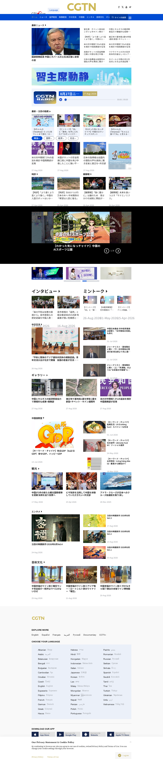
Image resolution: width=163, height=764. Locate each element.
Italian (77, 668)
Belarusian (48, 659)
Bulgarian (47, 668)
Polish (77, 709)
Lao (75, 681)
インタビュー (44, 291)
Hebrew (77, 649)
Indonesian (82, 663)
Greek (45, 709)
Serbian (110, 663)
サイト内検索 (120, 17)
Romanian (112, 654)
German (46, 704)
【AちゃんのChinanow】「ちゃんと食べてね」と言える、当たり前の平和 (119, 131)
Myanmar (81, 695)
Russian (111, 659)
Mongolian (80, 690)
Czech (44, 681)
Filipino (45, 695)
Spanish (111, 672)
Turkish (110, 690)
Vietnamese (113, 704)
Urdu (107, 700)
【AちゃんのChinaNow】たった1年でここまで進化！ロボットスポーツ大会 (42, 131)
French (45, 700)
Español (45, 634)
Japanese (79, 672)
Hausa (44, 713)
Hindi (75, 654)
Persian (77, 704)
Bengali (44, 663)
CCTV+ (102, 634)
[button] (37, 55)
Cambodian (45, 672)
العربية (67, 634)
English (35, 634)
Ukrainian (112, 695)
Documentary (89, 634)
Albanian (45, 649)
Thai (107, 686)
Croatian (46, 677)
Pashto (109, 649)
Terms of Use (53, 757)
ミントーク (93, 291)
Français (56, 634)
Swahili (111, 677)
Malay (80, 686)
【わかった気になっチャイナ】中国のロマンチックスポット (94, 131)
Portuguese (81, 713)
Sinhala (109, 668)
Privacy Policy (37, 757)
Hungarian (79, 659)
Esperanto (47, 690)
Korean (77, 677)
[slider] (66, 100)
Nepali (76, 700)
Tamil (108, 681)
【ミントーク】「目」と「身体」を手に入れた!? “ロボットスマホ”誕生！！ (68, 131)
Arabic (44, 654)
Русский (76, 634)
